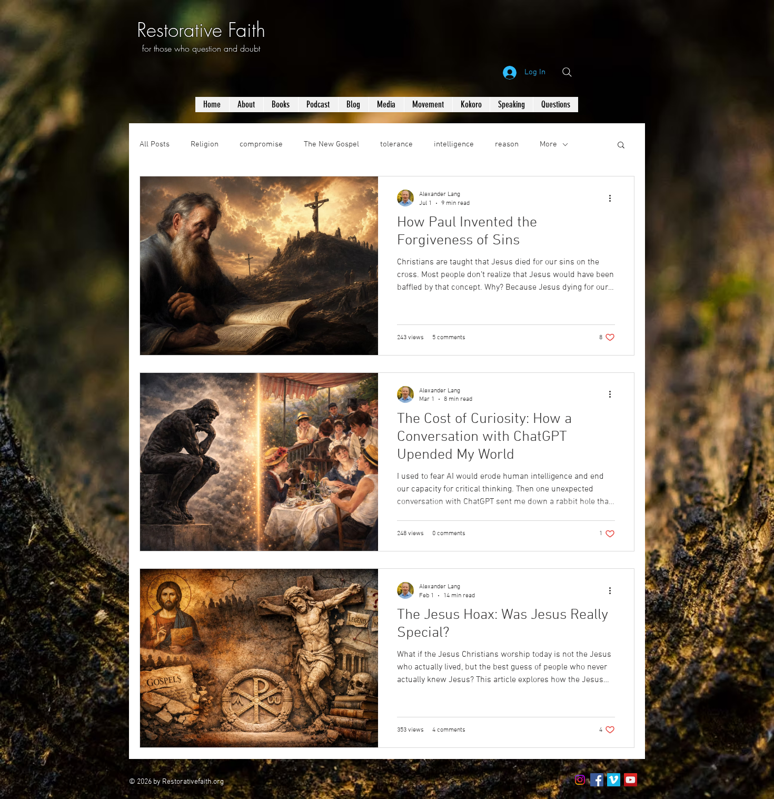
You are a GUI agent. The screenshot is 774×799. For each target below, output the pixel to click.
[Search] (567, 72)
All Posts (155, 144)
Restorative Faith (201, 30)
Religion (205, 144)
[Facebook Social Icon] (596, 779)
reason (507, 144)
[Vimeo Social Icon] (613, 779)
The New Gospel (331, 144)
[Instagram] (580, 779)
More (548, 144)
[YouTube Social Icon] (630, 779)
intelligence (454, 144)
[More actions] (613, 198)
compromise (261, 144)
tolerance (396, 144)
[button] (621, 145)
